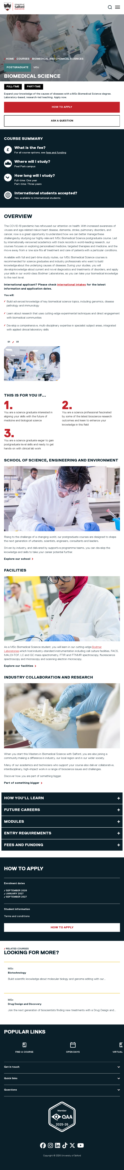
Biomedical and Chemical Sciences (57, 59)
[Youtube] (80, 1146)
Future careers (22, 810)
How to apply (73, 107)
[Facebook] (43, 1146)
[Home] (14, 10)
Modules (14, 822)
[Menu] (117, 7)
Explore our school (17, 559)
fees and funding (56, 152)
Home (10, 59)
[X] (72, 1146)
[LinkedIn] (57, 1146)
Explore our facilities (18, 666)
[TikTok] (64, 1146)
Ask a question (62, 121)
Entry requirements (27, 833)
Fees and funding (23, 845)
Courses (23, 59)
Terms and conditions (17, 916)
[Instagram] (50, 1146)
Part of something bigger (21, 783)
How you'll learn (24, 798)
